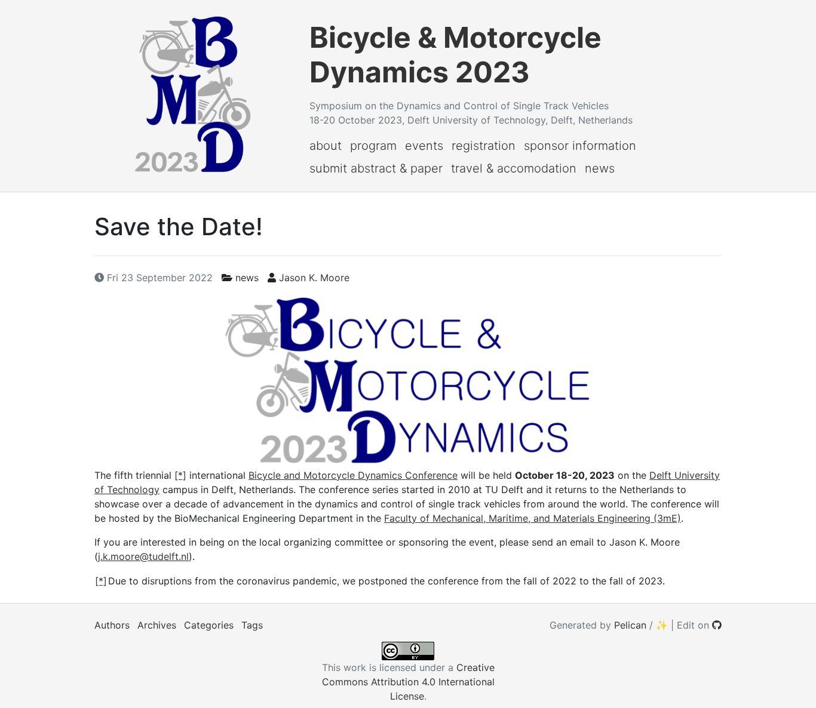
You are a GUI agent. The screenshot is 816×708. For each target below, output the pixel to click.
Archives (156, 625)
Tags (252, 625)
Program (373, 145)
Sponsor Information (580, 145)
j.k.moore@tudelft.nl (143, 556)
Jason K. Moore (314, 278)
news (247, 278)
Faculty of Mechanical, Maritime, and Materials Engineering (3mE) (532, 518)
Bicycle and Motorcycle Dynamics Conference (353, 475)
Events (424, 145)
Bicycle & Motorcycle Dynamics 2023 (455, 55)
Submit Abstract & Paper (376, 168)
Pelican (630, 625)
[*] (180, 475)
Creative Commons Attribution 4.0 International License (408, 681)
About (325, 145)
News (600, 168)
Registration (484, 145)
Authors (112, 625)
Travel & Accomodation (513, 168)
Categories (209, 625)
